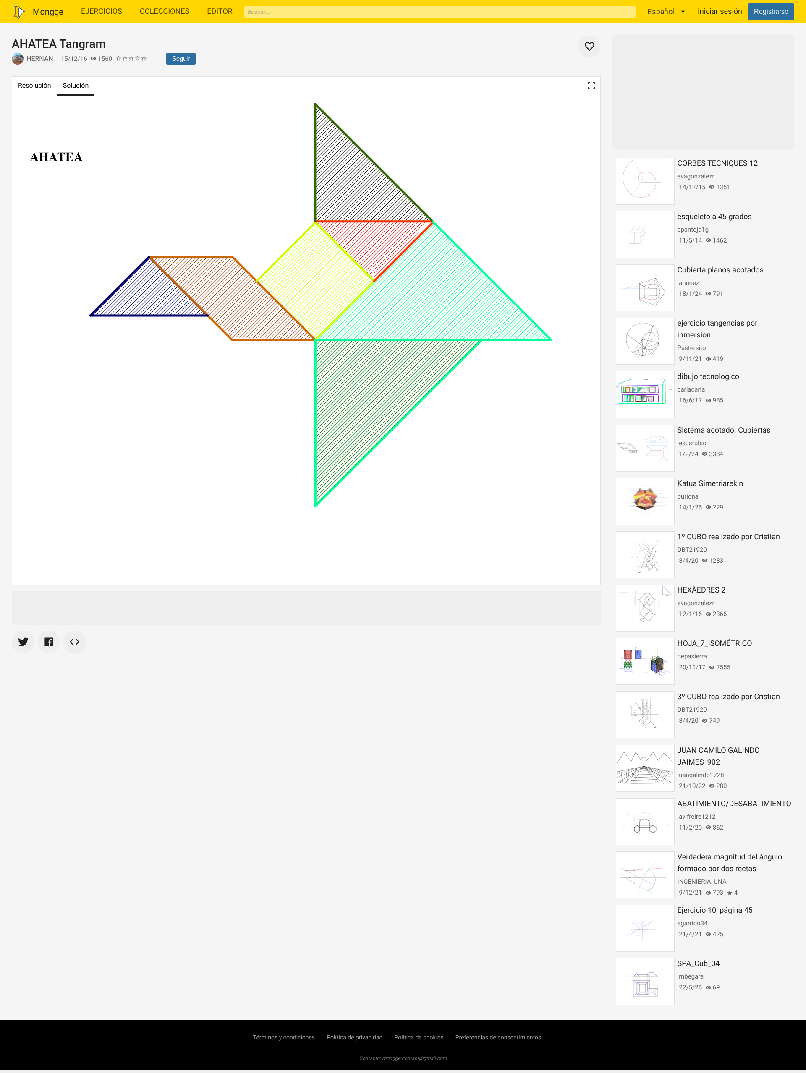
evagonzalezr (696, 176)
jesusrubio (692, 443)
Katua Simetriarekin (710, 483)
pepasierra (692, 656)
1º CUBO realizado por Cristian (729, 537)
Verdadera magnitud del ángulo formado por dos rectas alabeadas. (730, 869)
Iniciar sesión (720, 11)
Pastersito (692, 348)
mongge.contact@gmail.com (414, 1058)
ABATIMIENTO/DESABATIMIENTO (734, 803)
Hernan (39, 59)
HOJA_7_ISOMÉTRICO (715, 643)
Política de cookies (418, 1037)
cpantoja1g (693, 229)
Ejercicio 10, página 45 (715, 910)
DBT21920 (692, 549)
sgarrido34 (693, 923)
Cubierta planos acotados (721, 270)
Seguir (181, 58)
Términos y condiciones (284, 1037)
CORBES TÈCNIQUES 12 (718, 163)
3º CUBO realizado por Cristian (729, 696)
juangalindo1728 (701, 775)
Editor (220, 11)
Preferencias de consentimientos (498, 1037)
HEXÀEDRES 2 (702, 590)
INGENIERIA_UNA (702, 881)
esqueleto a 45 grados (715, 216)
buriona (688, 496)
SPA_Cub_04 (699, 963)
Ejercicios (101, 11)
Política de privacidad (354, 1037)
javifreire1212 (697, 816)
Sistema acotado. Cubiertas (724, 430)
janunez (688, 283)
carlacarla (691, 389)
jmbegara (691, 976)
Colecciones (165, 11)
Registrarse (771, 11)
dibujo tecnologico (708, 376)
